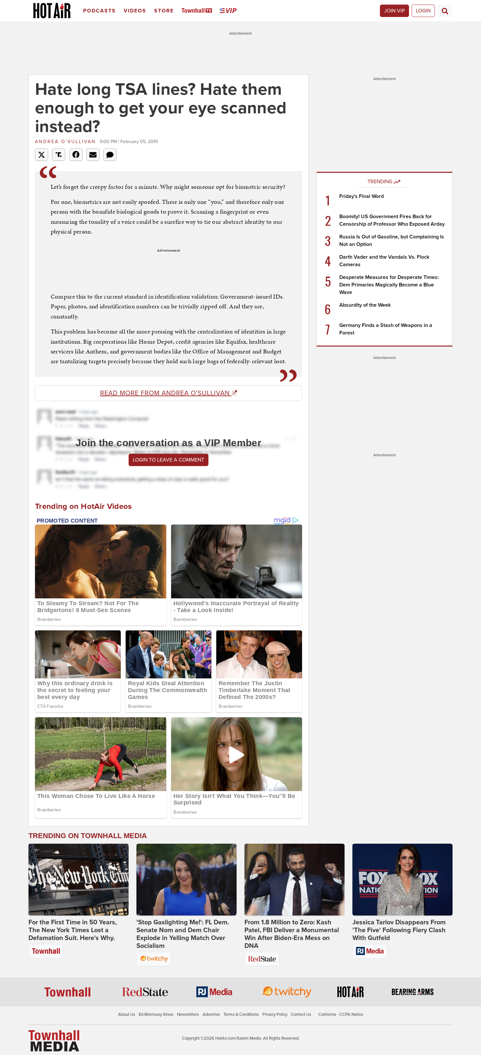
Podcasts (99, 11)
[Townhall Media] (53, 1040)
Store (164, 11)
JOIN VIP (394, 11)
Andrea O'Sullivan (66, 141)
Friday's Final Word (361, 196)
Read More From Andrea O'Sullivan (166, 393)
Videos (135, 11)
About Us (126, 1014)
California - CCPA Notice (340, 1014)
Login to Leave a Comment (168, 460)
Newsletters (188, 1014)
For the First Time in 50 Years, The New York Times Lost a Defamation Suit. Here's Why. (72, 930)
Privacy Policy (274, 1014)
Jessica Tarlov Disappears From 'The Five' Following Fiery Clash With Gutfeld (399, 930)
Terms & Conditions (241, 1014)
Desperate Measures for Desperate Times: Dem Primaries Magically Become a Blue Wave (389, 285)
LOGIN (423, 11)
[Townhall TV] (198, 11)
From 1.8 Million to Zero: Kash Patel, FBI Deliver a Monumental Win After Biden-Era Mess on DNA (291, 934)
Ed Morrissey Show (156, 1014)
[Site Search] (445, 11)
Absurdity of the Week (365, 305)
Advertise (211, 1014)
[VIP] (229, 11)
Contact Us (301, 1014)
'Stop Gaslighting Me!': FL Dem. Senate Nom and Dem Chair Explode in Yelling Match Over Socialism (182, 934)
